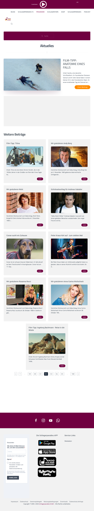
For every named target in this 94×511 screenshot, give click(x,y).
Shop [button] (63, 12)
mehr (40, 179)
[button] (12, 23)
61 (41, 374)
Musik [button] (13, 12)
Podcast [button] (87, 12)
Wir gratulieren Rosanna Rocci (18, 281)
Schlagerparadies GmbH (46, 504)
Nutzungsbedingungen (51, 501)
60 (35, 374)
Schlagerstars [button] (52, 12)
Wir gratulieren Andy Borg (61, 143)
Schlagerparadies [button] (74, 12)
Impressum (14, 501)
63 (51, 374)
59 (30, 374)
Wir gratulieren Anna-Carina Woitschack (67, 281)
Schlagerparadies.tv (26, 12)
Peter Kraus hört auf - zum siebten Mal (67, 235)
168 (73, 374)
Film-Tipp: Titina (13, 143)
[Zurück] (16, 374)
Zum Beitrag (82, 87)
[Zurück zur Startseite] (7, 18)
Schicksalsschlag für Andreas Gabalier (66, 189)
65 (62, 374)
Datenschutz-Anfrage (76, 501)
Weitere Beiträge (15, 134)
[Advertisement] (47, 111)
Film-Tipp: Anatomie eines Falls (74, 64)
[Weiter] (78, 374)
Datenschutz (24, 501)
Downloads (64, 501)
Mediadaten (68, 441)
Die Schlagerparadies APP (47, 435)
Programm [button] (40, 12)
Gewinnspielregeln (36, 501)
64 (57, 374)
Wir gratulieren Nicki (14, 189)
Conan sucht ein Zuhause (16, 235)
